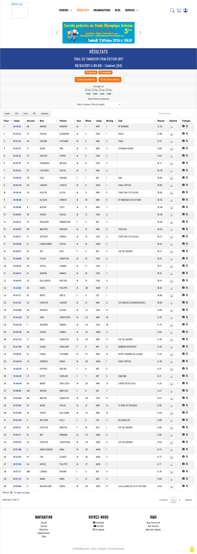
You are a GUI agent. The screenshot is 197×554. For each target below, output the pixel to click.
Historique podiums (111, 79)
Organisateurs (44, 533)
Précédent (163, 500)
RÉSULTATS (83, 10)
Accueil (44, 522)
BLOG (117, 10)
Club (120, 121)
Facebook (99, 522)
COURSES (64, 10)
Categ (99, 121)
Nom (42, 121)
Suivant (188, 500)
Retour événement (87, 79)
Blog (44, 536)
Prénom (63, 121)
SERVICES (130, 10)
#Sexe (88, 121)
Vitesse (161, 121)
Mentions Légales (153, 529)
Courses (43, 526)
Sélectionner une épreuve (98, 98)
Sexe (79, 121)
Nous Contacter (153, 522)
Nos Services (153, 526)
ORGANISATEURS (101, 10)
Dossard (30, 121)
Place (6, 121)
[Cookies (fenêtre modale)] (192, 549)
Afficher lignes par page (16, 492)
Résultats (43, 529)
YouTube (100, 526)
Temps (16, 121)
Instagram (99, 529)
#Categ (109, 121)
